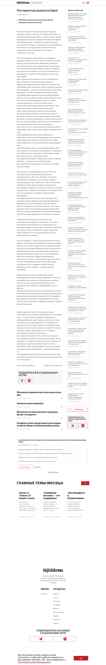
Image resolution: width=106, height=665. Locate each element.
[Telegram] (72, 425)
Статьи (55, 597)
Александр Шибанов (28, 365)
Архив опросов (53, 472)
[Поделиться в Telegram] (22, 381)
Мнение (56, 608)
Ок (81, 658)
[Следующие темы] (87, 483)
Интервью (56, 605)
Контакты (44, 594)
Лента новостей (75, 10)
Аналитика (57, 601)
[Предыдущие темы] (83, 483)
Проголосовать (25, 467)
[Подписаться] (29, 381)
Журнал (56, 616)
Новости (56, 594)
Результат (37, 467)
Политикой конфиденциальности (34, 661)
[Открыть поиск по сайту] (83, 2)
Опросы (56, 623)
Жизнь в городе (58, 612)
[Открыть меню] (87, 2)
